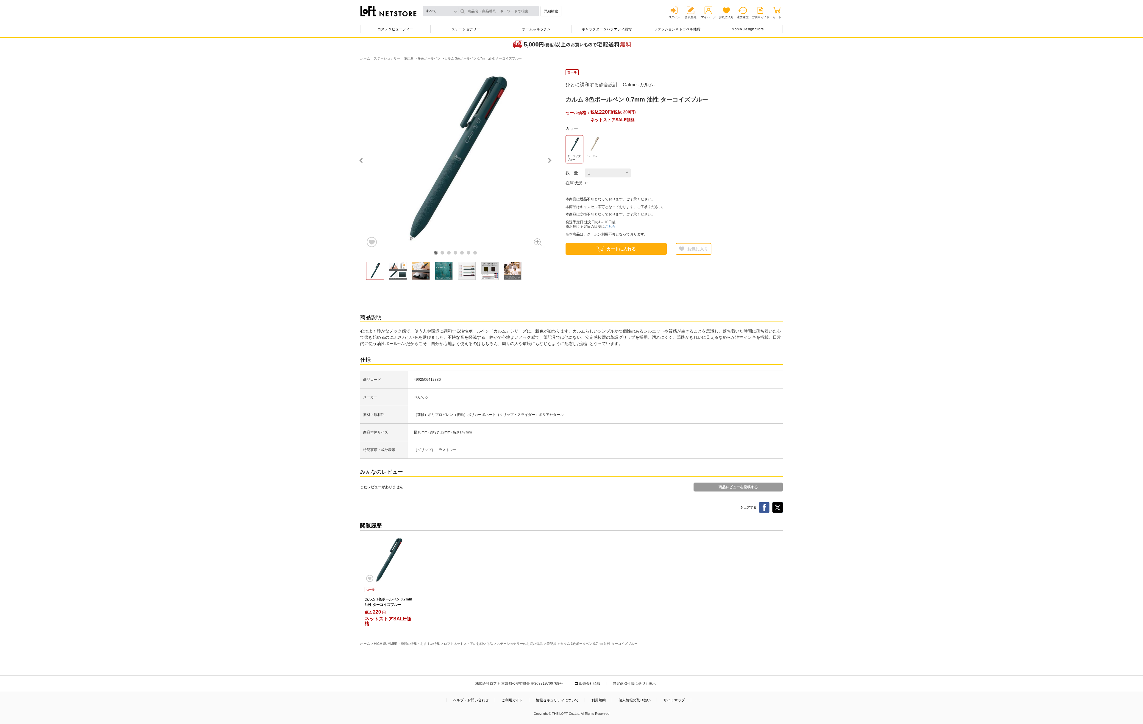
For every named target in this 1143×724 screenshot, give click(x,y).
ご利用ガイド (760, 17)
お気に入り (726, 17)
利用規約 (598, 700)
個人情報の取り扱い (635, 700)
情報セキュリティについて (557, 700)
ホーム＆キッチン (536, 29)
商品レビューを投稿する (738, 487)
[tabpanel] (455, 158)
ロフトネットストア (388, 11)
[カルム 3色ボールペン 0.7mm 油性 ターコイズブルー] (388, 560)
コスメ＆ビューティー (395, 29)
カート (776, 17)
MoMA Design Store (748, 29)
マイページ (708, 17)
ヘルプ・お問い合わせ (471, 700)
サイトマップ (674, 700)
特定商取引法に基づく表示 (634, 683)
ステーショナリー (466, 29)
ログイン (674, 17)
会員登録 (691, 17)
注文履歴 (743, 17)
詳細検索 (551, 11)
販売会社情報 (589, 683)
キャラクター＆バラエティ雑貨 (607, 29)
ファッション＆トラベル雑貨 (677, 29)
